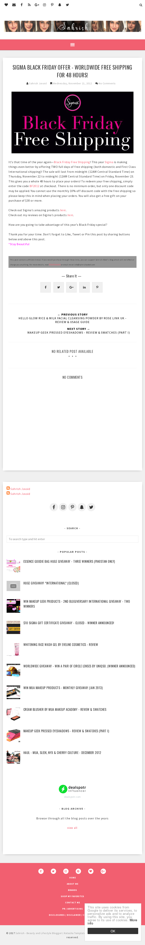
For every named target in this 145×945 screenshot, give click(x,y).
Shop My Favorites (72, 896)
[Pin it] (97, 287)
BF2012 (34, 186)
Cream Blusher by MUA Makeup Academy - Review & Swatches (64, 709)
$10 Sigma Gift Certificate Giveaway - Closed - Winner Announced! (68, 623)
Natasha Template (75, 933)
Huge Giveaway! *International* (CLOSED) (51, 583)
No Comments (107, 83)
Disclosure (54, 264)
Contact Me (72, 902)
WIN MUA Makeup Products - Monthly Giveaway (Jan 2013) (63, 688)
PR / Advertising (72, 908)
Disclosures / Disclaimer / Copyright (72, 915)
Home (72, 877)
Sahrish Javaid (20, 489)
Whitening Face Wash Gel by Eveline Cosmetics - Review (60, 644)
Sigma (109, 162)
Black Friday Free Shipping (72, 162)
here (63, 210)
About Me (72, 884)
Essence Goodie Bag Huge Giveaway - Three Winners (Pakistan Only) (69, 561)
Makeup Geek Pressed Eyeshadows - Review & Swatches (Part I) (66, 731)
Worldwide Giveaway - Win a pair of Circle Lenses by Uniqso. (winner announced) (79, 666)
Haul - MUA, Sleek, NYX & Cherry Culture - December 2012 (62, 752)
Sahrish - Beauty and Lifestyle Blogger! (39, 933)
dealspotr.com (72, 796)
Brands (72, 890)
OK (113, 931)
